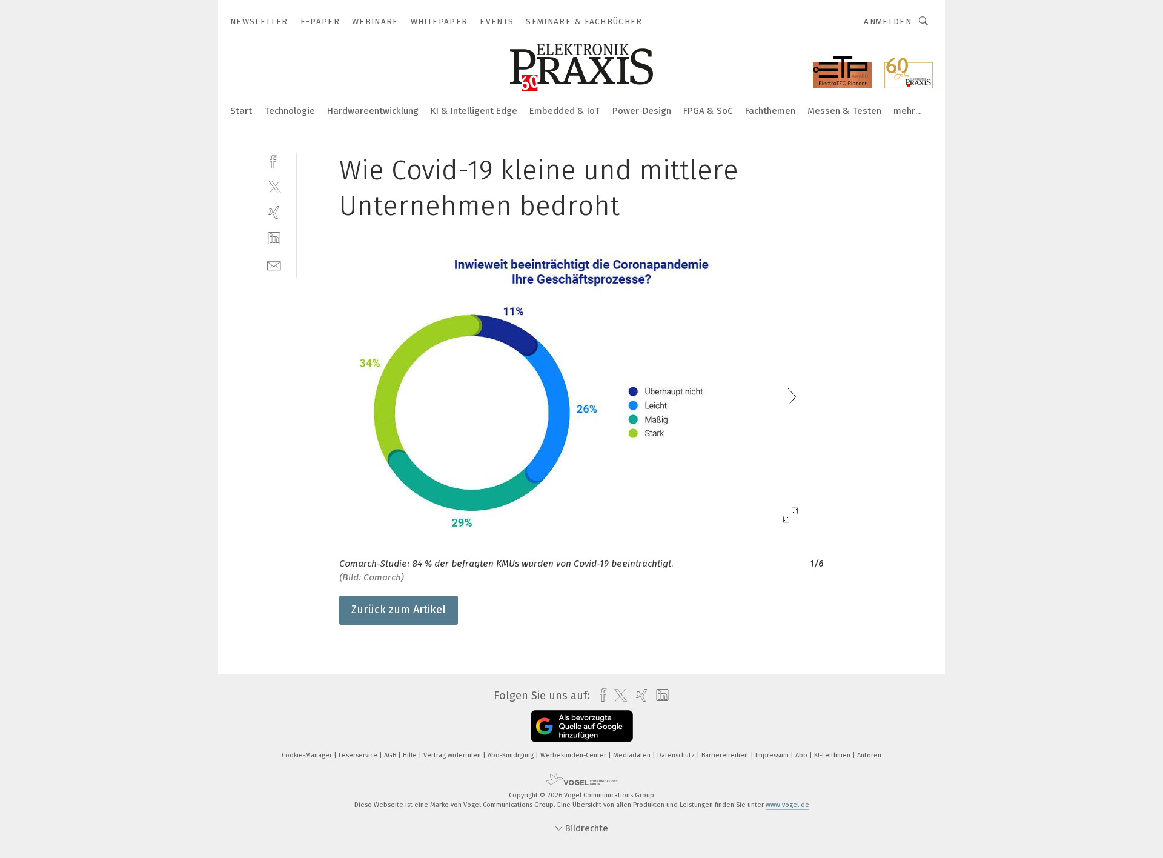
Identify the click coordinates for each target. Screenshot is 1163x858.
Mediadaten (632, 755)
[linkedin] (274, 238)
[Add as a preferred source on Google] (582, 726)
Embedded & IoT (564, 110)
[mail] (274, 264)
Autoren (869, 755)
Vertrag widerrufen (453, 755)
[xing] (274, 212)
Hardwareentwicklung (373, 110)
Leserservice (359, 755)
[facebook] (274, 160)
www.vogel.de (787, 805)
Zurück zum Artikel (398, 609)
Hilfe (411, 755)
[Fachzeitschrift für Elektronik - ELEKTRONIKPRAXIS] (241, 110)
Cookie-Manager (308, 755)
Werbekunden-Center (574, 755)
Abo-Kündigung (511, 755)
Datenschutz (677, 755)
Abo (802, 755)
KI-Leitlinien (833, 755)
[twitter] (274, 186)
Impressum (772, 755)
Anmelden (888, 21)
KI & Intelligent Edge (474, 110)
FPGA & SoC (708, 110)
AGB (391, 755)
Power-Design (641, 110)
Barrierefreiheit (725, 755)
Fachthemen (770, 110)
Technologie (289, 110)
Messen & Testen (844, 110)
